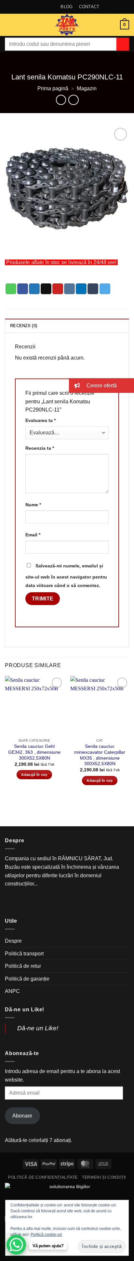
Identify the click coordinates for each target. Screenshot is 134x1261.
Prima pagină (52, 88)
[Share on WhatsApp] (11, 288)
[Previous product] (73, 100)
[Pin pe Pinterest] (57, 288)
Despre (13, 941)
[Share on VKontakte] (69, 288)
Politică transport (24, 953)
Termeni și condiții (104, 1177)
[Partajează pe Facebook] (22, 288)
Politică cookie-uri (46, 1234)
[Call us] (80, 902)
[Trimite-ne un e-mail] (66, 902)
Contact (89, 6)
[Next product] (61, 100)
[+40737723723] (55, 6)
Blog (66, 6)
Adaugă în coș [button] (34, 775)
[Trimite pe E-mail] (46, 288)
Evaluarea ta (40, 420)
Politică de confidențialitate (43, 1177)
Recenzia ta (39, 448)
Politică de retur (23, 966)
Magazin (87, 88)
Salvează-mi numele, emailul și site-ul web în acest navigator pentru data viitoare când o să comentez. (66, 575)
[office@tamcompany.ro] (34, 6)
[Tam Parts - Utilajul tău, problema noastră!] (67, 25)
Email (32, 534)
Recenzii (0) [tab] (23, 325)
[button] (9, 25)
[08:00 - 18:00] (44, 6)
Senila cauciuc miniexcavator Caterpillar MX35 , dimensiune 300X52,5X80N (99, 755)
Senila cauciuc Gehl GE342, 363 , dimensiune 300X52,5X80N (34, 752)
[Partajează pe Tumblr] (92, 288)
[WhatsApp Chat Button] (16, 1244)
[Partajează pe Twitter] (34, 288)
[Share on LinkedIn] (81, 288)
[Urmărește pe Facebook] (53, 902)
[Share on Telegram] (105, 288)
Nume (33, 504)
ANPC (12, 991)
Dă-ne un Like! (24, 1009)
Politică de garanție (27, 979)
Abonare (22, 1115)
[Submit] (122, 44)
